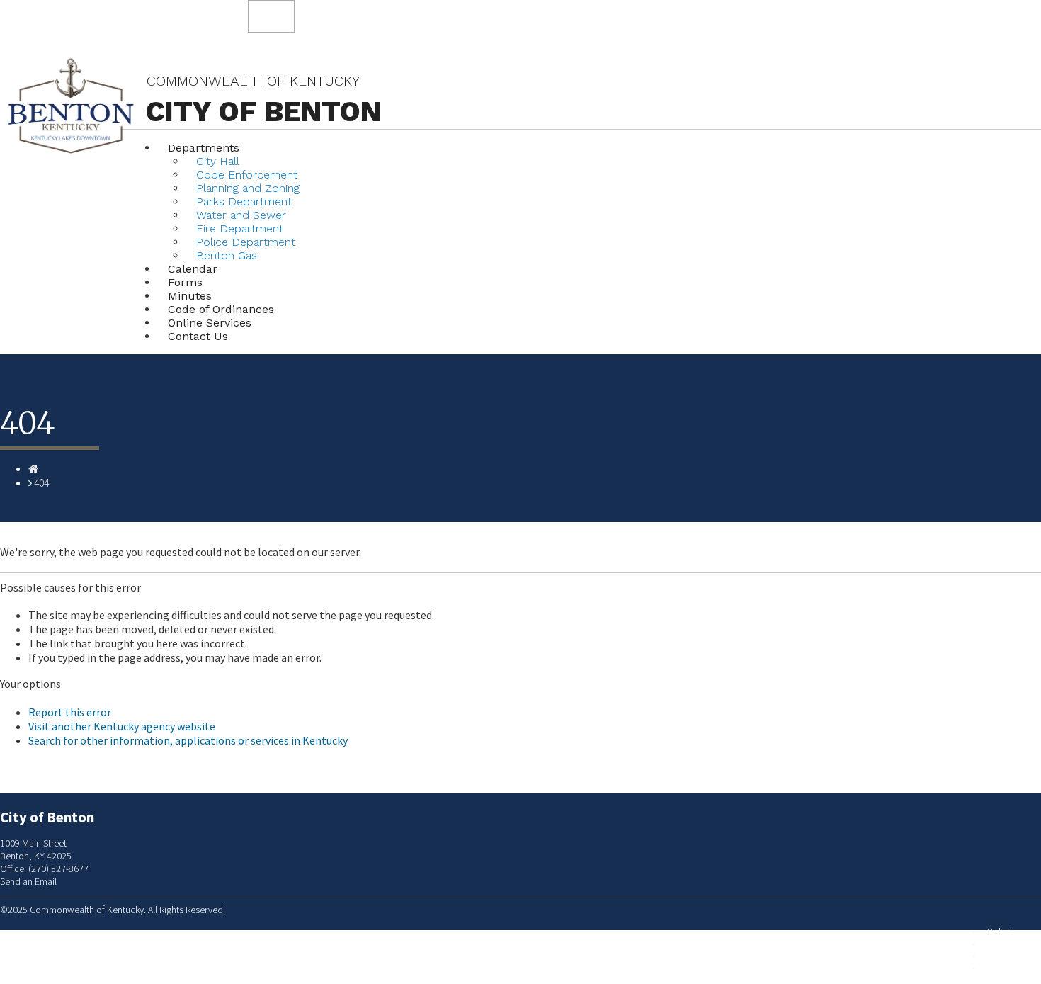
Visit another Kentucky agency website (121, 726)
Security (1003, 944)
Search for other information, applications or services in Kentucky (188, 740)
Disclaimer (1008, 956)
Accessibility (1012, 968)
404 (41, 483)
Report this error (69, 712)
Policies (1003, 932)
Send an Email (28, 881)
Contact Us (198, 336)
